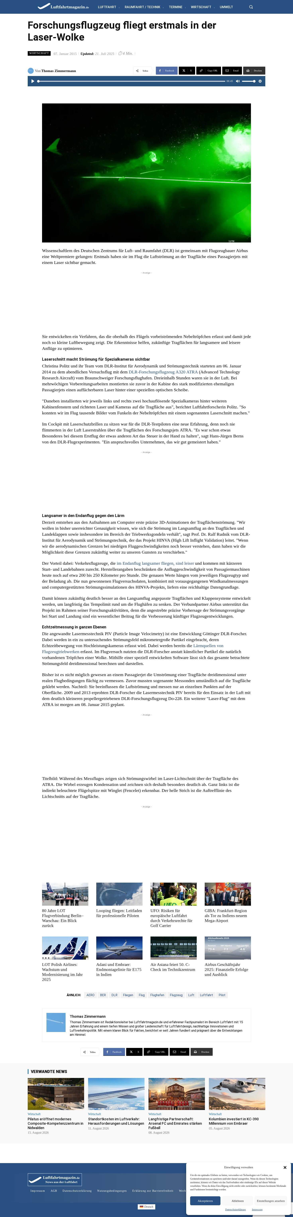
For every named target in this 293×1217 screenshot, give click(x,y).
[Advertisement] (146, 303)
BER (103, 995)
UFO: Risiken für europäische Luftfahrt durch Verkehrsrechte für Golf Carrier (171, 918)
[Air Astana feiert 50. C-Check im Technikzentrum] (173, 948)
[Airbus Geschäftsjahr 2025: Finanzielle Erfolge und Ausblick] (228, 948)
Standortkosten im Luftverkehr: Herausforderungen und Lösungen (116, 1121)
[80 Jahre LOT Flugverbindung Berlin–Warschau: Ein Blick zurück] (65, 894)
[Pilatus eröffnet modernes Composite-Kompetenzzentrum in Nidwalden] (56, 1094)
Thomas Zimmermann (58, 71)
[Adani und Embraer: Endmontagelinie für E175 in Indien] (119, 948)
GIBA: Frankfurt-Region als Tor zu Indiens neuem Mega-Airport (226, 915)
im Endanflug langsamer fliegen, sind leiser (155, 563)
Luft (191, 995)
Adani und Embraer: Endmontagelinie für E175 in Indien (119, 969)
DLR (114, 995)
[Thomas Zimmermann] (31, 71)
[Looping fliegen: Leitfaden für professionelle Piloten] (119, 894)
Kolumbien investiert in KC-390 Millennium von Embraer (234, 1121)
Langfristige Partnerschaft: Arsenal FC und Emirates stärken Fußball (175, 1123)
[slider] (131, 81)
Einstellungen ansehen (271, 1200)
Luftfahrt (206, 995)
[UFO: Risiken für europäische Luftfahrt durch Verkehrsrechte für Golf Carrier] (173, 894)
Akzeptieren (205, 1200)
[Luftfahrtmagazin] (66, 5)
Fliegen (128, 995)
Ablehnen (238, 1200)
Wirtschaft (39, 53)
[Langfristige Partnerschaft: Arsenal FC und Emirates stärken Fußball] (176, 1094)
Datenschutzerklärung (235, 1209)
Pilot (222, 995)
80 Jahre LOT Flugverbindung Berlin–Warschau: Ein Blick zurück (63, 918)
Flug (142, 995)
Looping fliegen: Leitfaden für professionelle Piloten (119, 913)
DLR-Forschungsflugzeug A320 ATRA (163, 371)
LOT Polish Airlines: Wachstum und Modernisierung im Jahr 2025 (62, 972)
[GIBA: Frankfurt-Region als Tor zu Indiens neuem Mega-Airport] (228, 894)
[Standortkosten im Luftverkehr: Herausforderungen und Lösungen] (116, 1094)
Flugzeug (176, 995)
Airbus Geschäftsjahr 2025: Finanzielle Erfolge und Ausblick (226, 969)
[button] (285, 1167)
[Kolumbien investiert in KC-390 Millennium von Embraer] (237, 1094)
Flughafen (157, 995)
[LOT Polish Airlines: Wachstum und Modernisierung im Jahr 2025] (65, 948)
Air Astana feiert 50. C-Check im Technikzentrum (172, 967)
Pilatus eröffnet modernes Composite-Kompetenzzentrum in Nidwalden (55, 1123)
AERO (90, 995)
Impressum (257, 1209)
